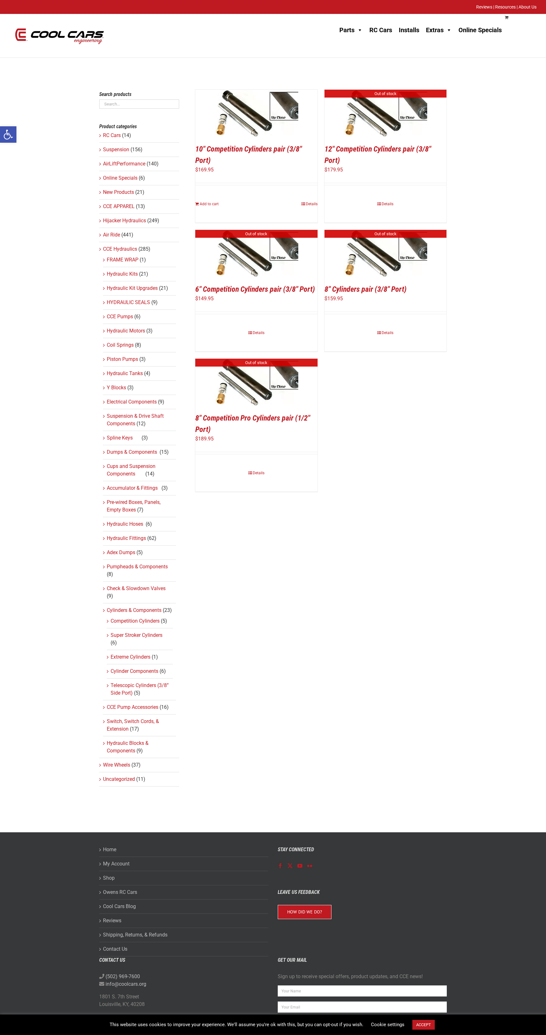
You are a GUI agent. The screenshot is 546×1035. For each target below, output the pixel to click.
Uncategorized (119, 779)
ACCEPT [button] (423, 1024)
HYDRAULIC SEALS (128, 302)
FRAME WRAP (122, 260)
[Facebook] (280, 865)
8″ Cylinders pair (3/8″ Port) (366, 289)
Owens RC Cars (120, 892)
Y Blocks (116, 388)
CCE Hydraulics (120, 249)
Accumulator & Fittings (133, 488)
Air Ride (111, 235)
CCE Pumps (120, 317)
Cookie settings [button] (387, 1024)
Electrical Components (132, 402)
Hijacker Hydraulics (124, 221)
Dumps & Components (132, 452)
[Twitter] (290, 865)
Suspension (116, 150)
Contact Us (115, 949)
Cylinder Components (134, 671)
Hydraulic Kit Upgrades (132, 288)
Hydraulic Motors (126, 331)
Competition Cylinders (135, 621)
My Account (116, 864)
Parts (347, 30)
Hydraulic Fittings (126, 538)
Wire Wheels (116, 765)
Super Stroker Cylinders (136, 635)
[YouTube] (299, 865)
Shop (109, 878)
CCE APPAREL (119, 206)
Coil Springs (120, 345)
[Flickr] (309, 865)
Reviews (112, 921)
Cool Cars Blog (119, 906)
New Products (118, 192)
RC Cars (380, 30)
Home (109, 850)
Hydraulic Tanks (125, 373)
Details (312, 204)
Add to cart (209, 204)
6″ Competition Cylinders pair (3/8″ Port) (255, 289)
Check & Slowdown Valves (136, 588)
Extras (435, 30)
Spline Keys (123, 438)
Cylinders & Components (134, 610)
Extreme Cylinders (130, 657)
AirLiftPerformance (124, 164)
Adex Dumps (121, 552)
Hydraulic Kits (122, 274)
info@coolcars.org (126, 984)
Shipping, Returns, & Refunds (135, 935)
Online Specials (480, 30)
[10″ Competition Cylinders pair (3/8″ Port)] (256, 113)
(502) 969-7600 (123, 976)
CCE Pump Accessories (132, 707)
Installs (409, 30)
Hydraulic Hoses (125, 524)
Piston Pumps (122, 359)
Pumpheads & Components (137, 567)
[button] (8, 134)
